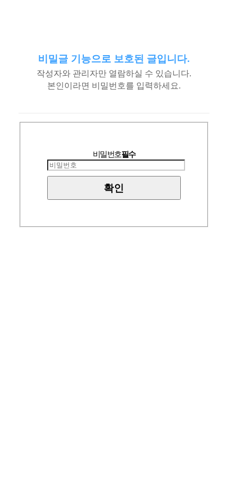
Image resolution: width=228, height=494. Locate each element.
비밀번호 (114, 154)
